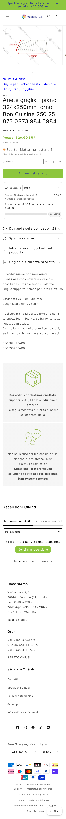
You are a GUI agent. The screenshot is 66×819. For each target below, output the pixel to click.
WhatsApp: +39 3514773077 (27, 607)
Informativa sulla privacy (35, 794)
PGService (31, 784)
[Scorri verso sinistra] (25, 72)
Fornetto (19, 78)
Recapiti (51, 805)
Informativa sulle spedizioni (29, 805)
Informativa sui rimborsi (22, 712)
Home (7, 78)
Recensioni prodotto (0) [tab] (18, 521)
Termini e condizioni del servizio (34, 800)
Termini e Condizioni (20, 695)
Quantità (8, 161)
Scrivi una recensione (33, 549)
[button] (7, 16)
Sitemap (12, 704)
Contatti (12, 679)
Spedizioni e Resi (18, 687)
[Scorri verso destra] (41, 72)
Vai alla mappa (17, 619)
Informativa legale (35, 811)
